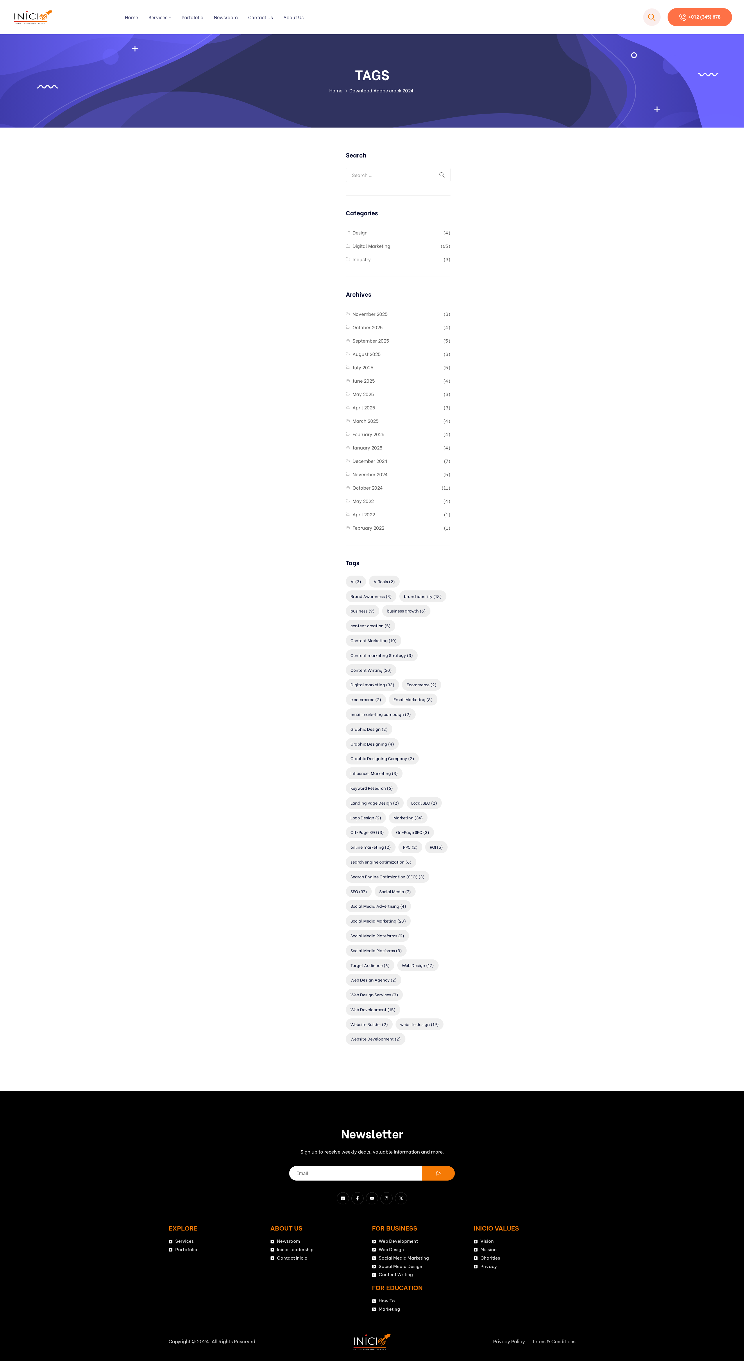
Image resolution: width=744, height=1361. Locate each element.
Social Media (395, 891)
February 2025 (368, 434)
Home (131, 17)
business (362, 611)
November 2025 (370, 313)
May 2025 (363, 394)
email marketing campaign (380, 714)
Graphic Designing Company (382, 758)
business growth (406, 611)
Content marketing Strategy (381, 655)
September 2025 (371, 340)
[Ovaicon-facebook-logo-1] (357, 1198)
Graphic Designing (372, 744)
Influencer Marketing (374, 773)
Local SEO (424, 803)
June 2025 (364, 380)
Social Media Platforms (376, 950)
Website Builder (369, 1024)
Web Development (373, 1009)
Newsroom (226, 17)
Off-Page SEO (367, 832)
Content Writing (371, 670)
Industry (362, 259)
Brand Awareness (371, 596)
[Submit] (438, 1173)
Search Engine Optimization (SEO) (387, 876)
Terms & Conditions (553, 1341)
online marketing (370, 847)
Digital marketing (372, 684)
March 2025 (366, 420)
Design (360, 232)
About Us (293, 17)
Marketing (408, 817)
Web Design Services (374, 994)
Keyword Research (371, 788)
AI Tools (384, 581)
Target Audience (370, 965)
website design (419, 1024)
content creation (370, 625)
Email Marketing (413, 699)
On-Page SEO (412, 832)
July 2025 (363, 367)
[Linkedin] (343, 1198)
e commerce (365, 699)
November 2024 (370, 474)
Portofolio (192, 17)
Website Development (375, 1039)
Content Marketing (373, 640)
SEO (358, 891)
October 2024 (368, 487)
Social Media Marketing (378, 921)
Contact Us (260, 17)
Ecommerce (422, 684)
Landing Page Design (374, 803)
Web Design (418, 965)
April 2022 (364, 514)
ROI (436, 847)
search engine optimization (381, 862)
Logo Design (365, 817)
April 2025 (364, 407)
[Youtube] (372, 1198)
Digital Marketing (371, 245)
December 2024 (370, 460)
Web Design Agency (373, 980)
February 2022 (368, 527)
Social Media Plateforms (377, 935)
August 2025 (367, 353)
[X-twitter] (401, 1198)
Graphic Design (369, 729)
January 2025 (367, 447)
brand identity (423, 596)
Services (158, 17)
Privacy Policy (509, 1341)
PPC (410, 847)
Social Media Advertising (378, 906)
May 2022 (363, 500)
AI (355, 581)
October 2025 (368, 327)
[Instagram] (386, 1198)
